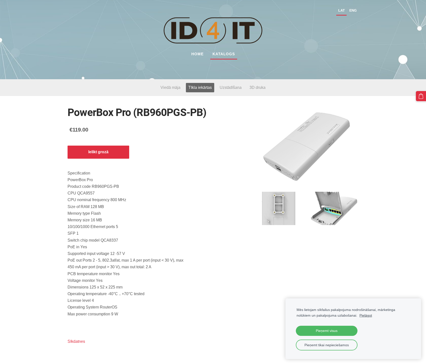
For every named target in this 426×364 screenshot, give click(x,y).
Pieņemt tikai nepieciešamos (326, 345)
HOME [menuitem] (197, 54)
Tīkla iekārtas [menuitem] (200, 87)
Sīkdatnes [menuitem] (76, 341)
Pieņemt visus (326, 331)
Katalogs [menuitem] (224, 54)
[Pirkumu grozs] (421, 96)
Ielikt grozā (98, 152)
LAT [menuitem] (341, 10)
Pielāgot (365, 315)
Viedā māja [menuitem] (170, 87)
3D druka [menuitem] (257, 87)
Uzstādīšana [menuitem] (231, 87)
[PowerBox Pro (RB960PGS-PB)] (278, 208)
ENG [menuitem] (353, 10)
